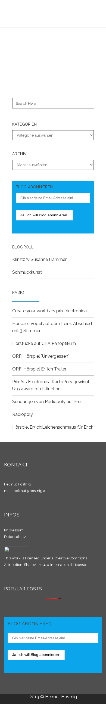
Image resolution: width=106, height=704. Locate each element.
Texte (26, 55)
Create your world (30, 310)
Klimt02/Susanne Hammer (39, 259)
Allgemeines (63, 49)
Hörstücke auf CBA (31, 343)
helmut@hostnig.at (30, 491)
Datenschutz (15, 537)
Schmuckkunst (27, 272)
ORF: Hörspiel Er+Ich (32, 369)
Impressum (14, 530)
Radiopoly (22, 414)
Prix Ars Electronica (31, 381)
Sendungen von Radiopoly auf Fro (46, 401)
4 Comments (49, 55)
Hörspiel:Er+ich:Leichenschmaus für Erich (52, 427)
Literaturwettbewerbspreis (61, 64)
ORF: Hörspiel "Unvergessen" (40, 356)
